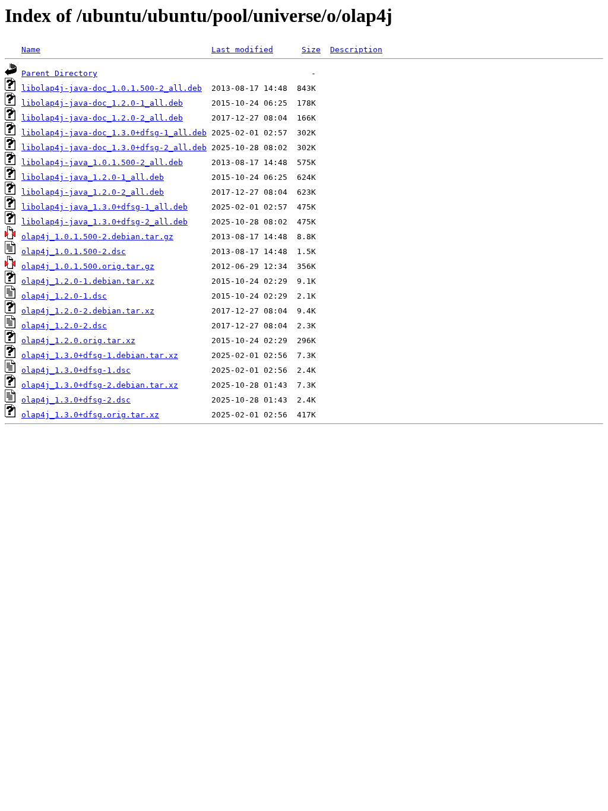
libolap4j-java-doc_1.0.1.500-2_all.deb (111, 88)
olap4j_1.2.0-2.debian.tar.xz (87, 310)
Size (311, 49)
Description (356, 49)
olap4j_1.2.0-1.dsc (64, 296)
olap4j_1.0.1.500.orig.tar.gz (87, 266)
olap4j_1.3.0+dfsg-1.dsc (76, 370)
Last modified (242, 49)
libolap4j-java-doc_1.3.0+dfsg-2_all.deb (114, 147)
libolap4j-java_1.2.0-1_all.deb (92, 177)
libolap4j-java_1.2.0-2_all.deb (92, 192)
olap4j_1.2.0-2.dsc (64, 325)
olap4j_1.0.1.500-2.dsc (73, 251)
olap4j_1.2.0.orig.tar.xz (78, 340)
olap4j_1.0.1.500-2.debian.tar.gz (97, 236)
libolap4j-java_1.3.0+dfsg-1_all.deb (104, 206)
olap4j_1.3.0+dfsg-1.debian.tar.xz (99, 355)
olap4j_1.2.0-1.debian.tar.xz (87, 281)
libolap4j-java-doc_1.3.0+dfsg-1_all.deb (114, 132)
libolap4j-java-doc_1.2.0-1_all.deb (102, 103)
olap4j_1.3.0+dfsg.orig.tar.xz (90, 414)
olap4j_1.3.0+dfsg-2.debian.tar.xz (99, 385)
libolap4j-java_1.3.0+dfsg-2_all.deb (104, 221)
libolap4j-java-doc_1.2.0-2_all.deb (102, 117)
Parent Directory (59, 73)
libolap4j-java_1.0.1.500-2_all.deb (102, 162)
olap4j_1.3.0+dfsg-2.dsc (76, 399)
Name (30, 49)
